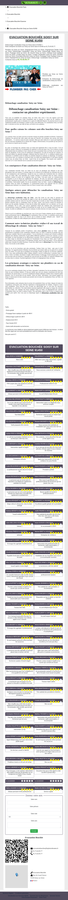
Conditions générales (22, 893)
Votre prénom (34, 806)
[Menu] (44, 2)
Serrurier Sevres (55, 896)
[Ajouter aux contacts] (41, 2)
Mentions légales (8, 893)
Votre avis (34, 821)
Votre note (34, 813)
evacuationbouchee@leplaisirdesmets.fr (45, 848)
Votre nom (34, 799)
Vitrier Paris (42, 897)
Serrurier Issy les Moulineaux (39, 896)
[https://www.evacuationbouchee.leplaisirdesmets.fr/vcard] (16, 851)
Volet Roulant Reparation (29, 897)
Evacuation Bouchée (39, 872)
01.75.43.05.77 (31, 3)
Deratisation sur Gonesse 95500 (18, 896)
